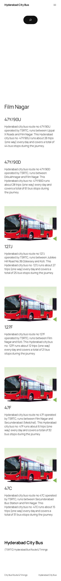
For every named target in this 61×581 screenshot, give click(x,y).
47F (7, 407)
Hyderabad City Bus (16, 5)
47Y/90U (12, 119)
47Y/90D (12, 162)
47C (8, 488)
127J (8, 246)
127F (8, 327)
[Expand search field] (30, 20)
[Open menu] (55, 5)
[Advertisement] (30, 68)
